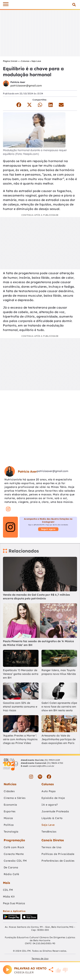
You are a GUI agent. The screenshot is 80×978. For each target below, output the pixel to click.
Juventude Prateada (55, 811)
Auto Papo (48, 791)
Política (9, 825)
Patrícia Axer (17, 82)
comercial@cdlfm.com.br (41, 766)
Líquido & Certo (52, 818)
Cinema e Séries (15, 798)
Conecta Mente (14, 854)
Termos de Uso (51, 847)
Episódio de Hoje (53, 798)
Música (8, 818)
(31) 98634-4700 (55, 763)
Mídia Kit (9, 896)
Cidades (9, 791)
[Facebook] (49, 776)
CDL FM (8, 890)
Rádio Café (11, 874)
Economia (10, 804)
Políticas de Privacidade (57, 854)
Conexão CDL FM (15, 860)
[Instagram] (31, 776)
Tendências (48, 831)
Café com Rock (14, 847)
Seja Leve (36, 61)
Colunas (25, 61)
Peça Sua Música (14, 903)
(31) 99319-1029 (52, 760)
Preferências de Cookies (58, 860)
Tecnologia (11, 831)
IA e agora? (49, 804)
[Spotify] (40, 776)
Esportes (10, 811)
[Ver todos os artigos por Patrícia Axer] (6, 84)
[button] (74, 4)
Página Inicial (10, 61)
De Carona (11, 867)
